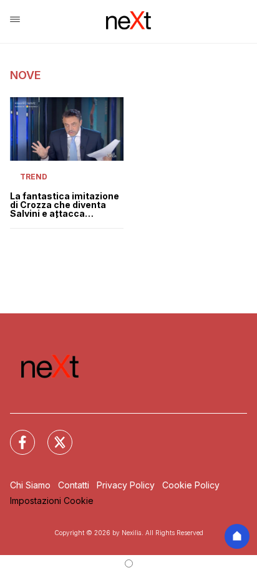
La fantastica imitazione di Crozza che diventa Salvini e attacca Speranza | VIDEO (64, 205)
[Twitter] (52, 435)
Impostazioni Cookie (52, 500)
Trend (33, 176)
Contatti (73, 485)
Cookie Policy (191, 485)
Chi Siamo (30, 485)
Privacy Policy (126, 485)
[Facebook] (15, 435)
